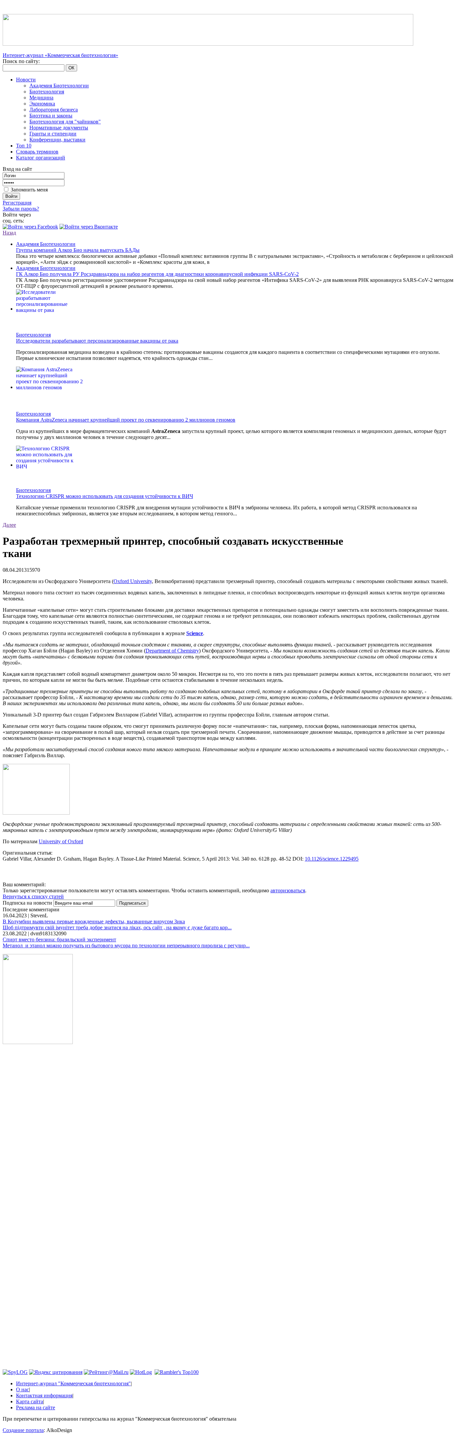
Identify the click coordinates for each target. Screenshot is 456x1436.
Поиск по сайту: (21, 61)
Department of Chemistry (172, 650)
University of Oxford (61, 841)
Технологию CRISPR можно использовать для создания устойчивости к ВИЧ (104, 496)
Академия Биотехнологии (59, 85)
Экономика (42, 103)
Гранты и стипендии (52, 133)
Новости (26, 79)
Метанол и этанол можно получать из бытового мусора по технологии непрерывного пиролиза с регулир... (126, 945)
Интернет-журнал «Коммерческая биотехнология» (60, 55)
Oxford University (132, 581)
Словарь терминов (37, 151)
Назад (9, 232)
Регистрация (17, 202)
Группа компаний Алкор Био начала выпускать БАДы (78, 250)
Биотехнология (46, 91)
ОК (71, 67)
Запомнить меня (29, 189)
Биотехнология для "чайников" (65, 121)
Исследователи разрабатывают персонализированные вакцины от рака (97, 341)
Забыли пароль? (21, 208)
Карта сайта (29, 1401)
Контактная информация (44, 1395)
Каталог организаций (40, 157)
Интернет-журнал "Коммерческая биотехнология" (73, 1383)
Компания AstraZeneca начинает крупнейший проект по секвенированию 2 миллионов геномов (125, 420)
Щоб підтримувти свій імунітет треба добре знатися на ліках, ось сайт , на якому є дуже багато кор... (117, 927)
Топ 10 (23, 145)
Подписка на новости (28, 903)
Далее (9, 525)
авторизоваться (287, 890)
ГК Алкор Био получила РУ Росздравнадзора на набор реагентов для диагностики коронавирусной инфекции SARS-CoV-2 (157, 274)
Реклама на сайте (35, 1407)
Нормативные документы (58, 127)
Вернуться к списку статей (33, 896)
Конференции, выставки (57, 139)
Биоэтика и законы (50, 115)
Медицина (41, 97)
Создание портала (23, 1430)
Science (194, 633)
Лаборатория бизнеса (53, 109)
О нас (22, 1389)
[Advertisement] (38, 1151)
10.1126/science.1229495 (332, 859)
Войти (11, 196)
